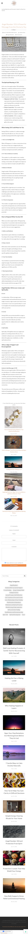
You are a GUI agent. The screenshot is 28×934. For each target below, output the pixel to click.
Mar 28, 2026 (14, 901)
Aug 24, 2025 (13, 434)
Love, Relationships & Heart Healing (14, 600)
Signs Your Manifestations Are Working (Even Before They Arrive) (14, 735)
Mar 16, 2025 (13, 515)
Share (14, 29)
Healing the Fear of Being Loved (14, 469)
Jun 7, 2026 (14, 656)
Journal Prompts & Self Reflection (14, 595)
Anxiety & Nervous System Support (13, 587)
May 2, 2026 (14, 768)
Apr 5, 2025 (13, 454)
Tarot (23, 614)
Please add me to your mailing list (14, 562)
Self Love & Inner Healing (14, 609)
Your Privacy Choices (7, 931)
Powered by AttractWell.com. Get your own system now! (14, 926)
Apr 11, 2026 (14, 846)
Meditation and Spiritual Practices (14, 605)
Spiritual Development (15, 614)
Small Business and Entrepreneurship (14, 612)
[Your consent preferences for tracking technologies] (25, 931)
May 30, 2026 (13, 472)
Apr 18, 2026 (14, 821)
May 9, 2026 (14, 741)
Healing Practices (14, 592)
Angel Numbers (10, 34)
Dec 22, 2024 (14, 496)
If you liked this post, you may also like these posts (14, 404)
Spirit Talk (5, 614)
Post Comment (14, 565)
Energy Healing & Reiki (18, 590)
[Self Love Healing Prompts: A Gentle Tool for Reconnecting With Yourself (14, 650)
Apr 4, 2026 (14, 874)
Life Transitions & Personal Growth (13, 597)
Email (14, 540)
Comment (14, 546)
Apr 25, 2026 (14, 796)
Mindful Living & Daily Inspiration (14, 607)
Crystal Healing (7, 590)
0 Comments (19, 34)
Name (14, 533)
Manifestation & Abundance (14, 602)
